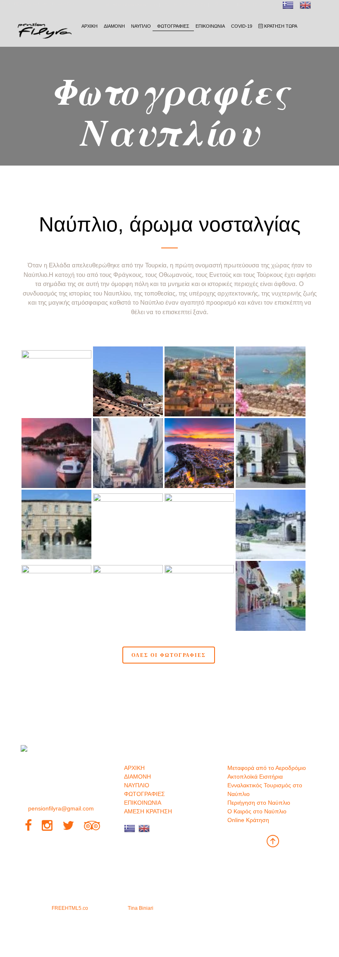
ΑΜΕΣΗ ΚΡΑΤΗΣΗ (148, 811)
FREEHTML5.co (70, 908)
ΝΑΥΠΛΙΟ (141, 26)
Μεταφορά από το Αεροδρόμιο (266, 768)
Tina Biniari (140, 908)
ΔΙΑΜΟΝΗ (114, 26)
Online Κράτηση (248, 820)
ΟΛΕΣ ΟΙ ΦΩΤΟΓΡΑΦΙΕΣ (168, 655)
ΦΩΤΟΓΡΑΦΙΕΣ (173, 26)
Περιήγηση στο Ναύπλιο (258, 802)
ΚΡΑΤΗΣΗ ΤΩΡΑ (280, 26)
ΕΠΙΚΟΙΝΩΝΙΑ (210, 26)
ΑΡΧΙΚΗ (89, 26)
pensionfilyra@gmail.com (61, 808)
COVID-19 (241, 26)
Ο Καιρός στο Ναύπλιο (256, 811)
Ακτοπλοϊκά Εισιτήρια (255, 776)
